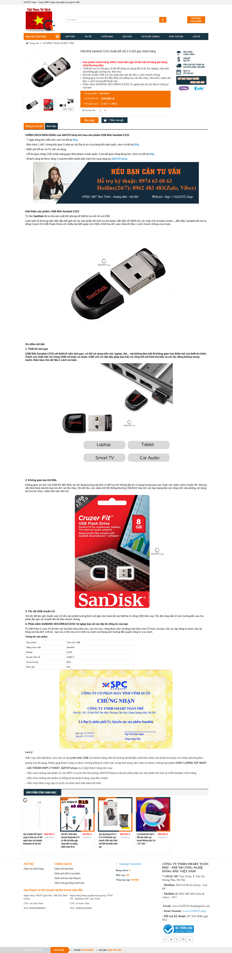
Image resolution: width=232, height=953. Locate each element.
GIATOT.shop (49, 950)
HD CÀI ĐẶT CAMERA (150, 36)
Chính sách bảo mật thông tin (67, 878)
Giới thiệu (70, 36)
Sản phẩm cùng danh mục (41, 792)
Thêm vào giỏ (116, 120)
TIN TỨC (88, 36)
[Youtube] (189, 939)
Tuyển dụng (107, 36)
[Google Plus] (177, 939)
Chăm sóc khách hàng (34, 868)
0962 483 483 (114, 950)
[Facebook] (165, 939)
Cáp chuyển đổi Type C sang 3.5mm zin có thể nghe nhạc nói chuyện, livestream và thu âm (32, 839)
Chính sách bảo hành (63, 868)
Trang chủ (33, 43)
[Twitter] (171, 939)
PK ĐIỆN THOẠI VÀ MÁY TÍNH (58, 43)
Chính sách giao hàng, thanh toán (69, 882)
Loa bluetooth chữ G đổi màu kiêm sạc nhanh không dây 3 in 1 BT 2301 (146, 839)
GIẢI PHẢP (127, 36)
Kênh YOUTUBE (176, 36)
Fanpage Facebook (130, 864)
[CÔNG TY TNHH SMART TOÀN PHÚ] (41, 18)
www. (186, 911)
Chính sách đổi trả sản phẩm (67, 873)
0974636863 (87, 950)
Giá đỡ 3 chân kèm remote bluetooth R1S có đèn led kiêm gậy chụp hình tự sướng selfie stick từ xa (70, 840)
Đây (75, 139)
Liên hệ (196, 36)
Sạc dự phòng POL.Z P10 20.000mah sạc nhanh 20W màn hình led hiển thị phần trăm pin (108, 840)
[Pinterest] (183, 939)
